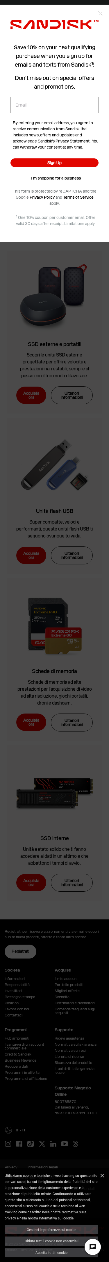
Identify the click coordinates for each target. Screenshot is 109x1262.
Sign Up (54, 162)
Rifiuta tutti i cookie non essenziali (51, 1241)
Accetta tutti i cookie (51, 1252)
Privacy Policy (42, 197)
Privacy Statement (73, 141)
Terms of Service (78, 197)
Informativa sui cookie (56, 1218)
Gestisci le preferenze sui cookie (51, 1229)
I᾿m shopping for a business (56, 178)
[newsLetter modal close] (100, 14)
